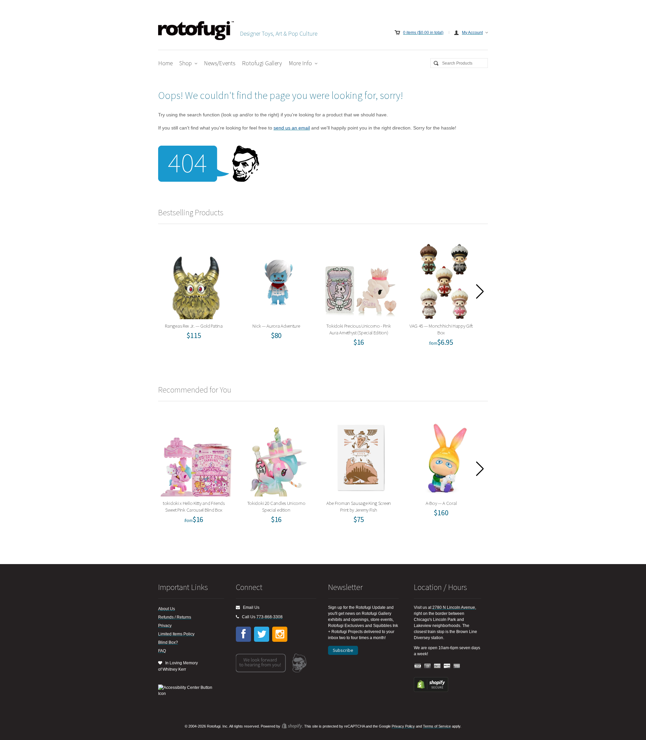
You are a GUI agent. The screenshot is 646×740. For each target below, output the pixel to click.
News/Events (219, 63)
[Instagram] (279, 634)
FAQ (162, 651)
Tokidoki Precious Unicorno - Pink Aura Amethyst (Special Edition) (361, 279)
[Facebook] (243, 634)
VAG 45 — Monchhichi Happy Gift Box (443, 279)
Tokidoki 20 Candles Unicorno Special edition (278, 457)
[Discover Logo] (447, 666)
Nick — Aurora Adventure (278, 279)
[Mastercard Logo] (427, 666)
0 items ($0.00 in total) (423, 32)
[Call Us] (237, 617)
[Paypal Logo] (437, 666)
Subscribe (343, 650)
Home (165, 63)
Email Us (249, 607)
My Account (472, 32)
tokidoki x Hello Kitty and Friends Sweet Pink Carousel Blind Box (196, 457)
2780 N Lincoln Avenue (453, 607)
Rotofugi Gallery (262, 63)
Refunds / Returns (174, 617)
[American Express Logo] (457, 666)
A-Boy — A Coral (443, 457)
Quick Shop (200, 294)
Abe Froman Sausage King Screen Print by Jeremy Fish (361, 457)
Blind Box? (168, 642)
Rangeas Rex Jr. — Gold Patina (196, 279)
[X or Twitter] (261, 634)
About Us (166, 608)
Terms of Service (437, 726)
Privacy (165, 625)
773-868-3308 (269, 617)
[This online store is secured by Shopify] (431, 690)
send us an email (292, 128)
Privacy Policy (403, 726)
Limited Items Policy (176, 634)
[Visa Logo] (418, 666)
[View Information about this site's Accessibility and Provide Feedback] (187, 690)
